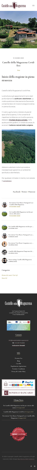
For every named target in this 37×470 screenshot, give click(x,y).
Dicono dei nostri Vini (8, 275)
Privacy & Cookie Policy (18, 371)
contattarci (7, 181)
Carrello (18, 363)
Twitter (24, 192)
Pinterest (31, 192)
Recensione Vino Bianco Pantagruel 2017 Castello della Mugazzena (21, 203)
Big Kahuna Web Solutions (26, 459)
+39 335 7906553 (20, 343)
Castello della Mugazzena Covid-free (14, 412)
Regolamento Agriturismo (18, 366)
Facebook (16, 192)
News (18, 70)
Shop (18, 361)
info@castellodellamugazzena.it (18, 340)
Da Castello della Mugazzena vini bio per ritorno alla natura (21, 213)
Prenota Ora (18, 358)
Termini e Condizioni (18, 369)
